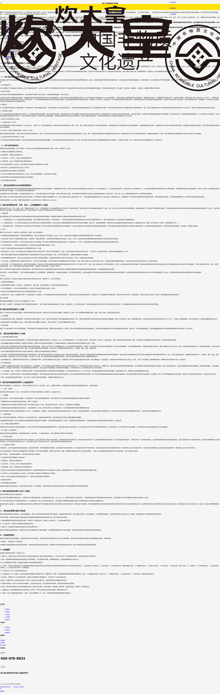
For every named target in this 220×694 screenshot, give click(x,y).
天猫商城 (2, 640)
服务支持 (7, 619)
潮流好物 (7, 627)
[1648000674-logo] (86, 57)
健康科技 (7, 632)
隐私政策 (2, 691)
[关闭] (0, 14)
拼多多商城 (3, 645)
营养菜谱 (7, 630)
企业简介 (7, 609)
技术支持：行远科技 (19, 686)
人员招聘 (7, 617)
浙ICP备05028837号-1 (5, 686)
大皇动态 (7, 614)
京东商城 (2, 642)
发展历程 (7, 611)
